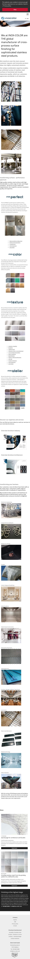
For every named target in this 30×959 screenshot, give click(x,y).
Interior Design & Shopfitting (7, 585)
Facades (3, 564)
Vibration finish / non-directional (15, 351)
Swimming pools (5, 668)
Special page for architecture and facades (13, 838)
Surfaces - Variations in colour (15, 934)
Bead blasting (11, 356)
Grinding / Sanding (12, 346)
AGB (15, 921)
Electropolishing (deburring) (16, 241)
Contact (15, 925)
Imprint (25, 4)
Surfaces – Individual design (15, 936)
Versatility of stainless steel (15, 932)
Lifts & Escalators (5, 606)
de (25, 18)
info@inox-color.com (16, 906)
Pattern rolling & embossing (14, 357)
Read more (14, 848)
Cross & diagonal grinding (14, 352)
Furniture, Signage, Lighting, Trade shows (10, 689)
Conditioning (12, 244)
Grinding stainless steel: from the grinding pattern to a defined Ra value (13, 876)
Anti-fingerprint (13, 246)
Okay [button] (15, 9)
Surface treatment (15, 938)
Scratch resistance (12, 360)
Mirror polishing (12, 354)
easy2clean (12, 247)
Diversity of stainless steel (15, 930)
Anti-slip (10, 359)
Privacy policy (7, 6)
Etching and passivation (15, 242)
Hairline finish (11, 349)
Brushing (10, 347)
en (27, 18)
